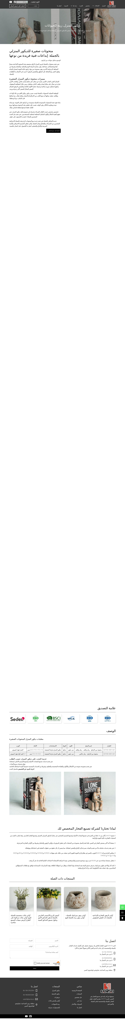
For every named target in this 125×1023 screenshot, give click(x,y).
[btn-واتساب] (122, 907)
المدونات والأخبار (77, 1004)
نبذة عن (79, 1001)
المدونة (66, 6)
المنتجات (97, 6)
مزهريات (57, 997)
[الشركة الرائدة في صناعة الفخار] (111, 4)
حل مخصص (78, 997)
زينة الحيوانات (53, 25)
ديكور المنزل (72, 25)
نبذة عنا (75, 6)
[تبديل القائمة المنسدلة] (93, 5)
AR (24, 2)
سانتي (79, 986)
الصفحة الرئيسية (77, 990)
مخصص (88, 6)
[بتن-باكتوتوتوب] (122, 918)
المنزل (104, 6)
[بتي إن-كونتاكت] (122, 912)
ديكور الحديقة (56, 994)
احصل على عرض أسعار (17, 6)
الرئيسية (88, 30)
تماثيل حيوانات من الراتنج (49, 60)
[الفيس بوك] (15, 2)
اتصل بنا (59, 6)
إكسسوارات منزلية (54, 1007)
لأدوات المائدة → (34, 2)
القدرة (81, 6)
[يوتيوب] (10, 2)
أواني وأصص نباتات (54, 1001)
